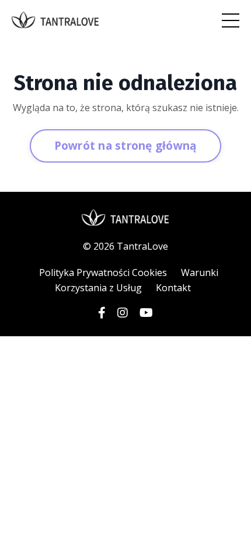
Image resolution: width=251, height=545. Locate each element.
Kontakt (173, 287)
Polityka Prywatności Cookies (103, 272)
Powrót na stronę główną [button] (125, 145)
